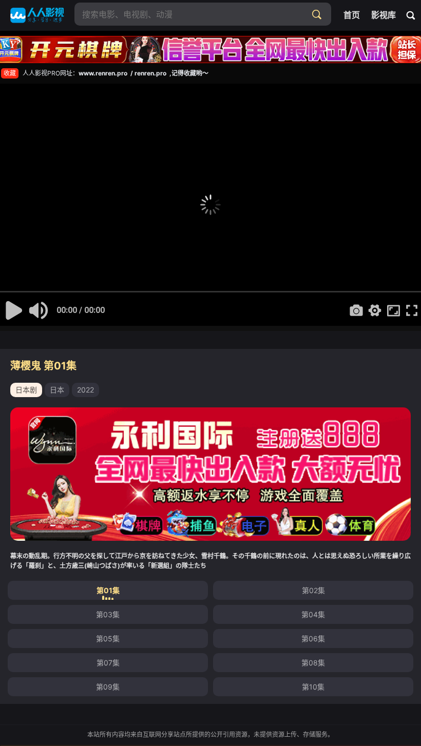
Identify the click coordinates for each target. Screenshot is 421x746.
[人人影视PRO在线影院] (37, 15)
